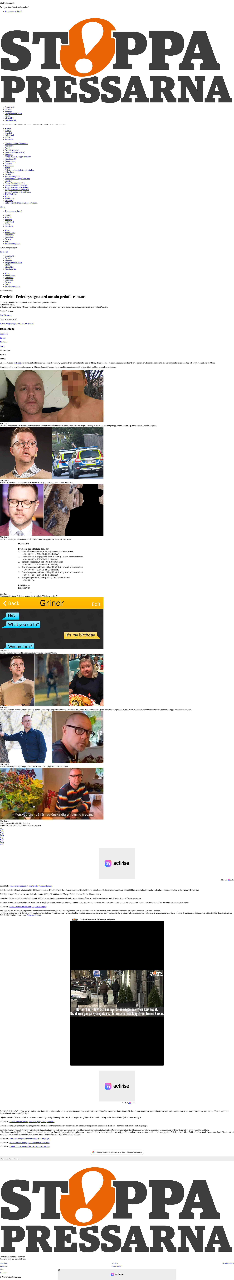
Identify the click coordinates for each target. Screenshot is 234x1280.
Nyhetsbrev (9, 172)
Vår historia (9, 198)
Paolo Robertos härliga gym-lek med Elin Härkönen (29, 1143)
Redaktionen (3, 1263)
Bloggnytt (9, 155)
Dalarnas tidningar (34, 915)
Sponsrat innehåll (116, 1266)
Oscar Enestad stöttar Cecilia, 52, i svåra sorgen (28, 907)
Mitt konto (9, 166)
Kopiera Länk (5, 350)
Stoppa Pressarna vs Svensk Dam (18, 192)
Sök (2, 207)
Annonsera (22, 124)
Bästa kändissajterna (228, 1263)
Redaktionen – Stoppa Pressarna (17, 179)
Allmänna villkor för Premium (16, 144)
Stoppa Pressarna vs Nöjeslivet (17, 187)
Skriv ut (3, 355)
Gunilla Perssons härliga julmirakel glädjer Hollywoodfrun (32, 1122)
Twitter (2, 338)
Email (2, 346)
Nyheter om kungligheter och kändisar (19, 170)
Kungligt (8, 111)
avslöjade (17, 363)
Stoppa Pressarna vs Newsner (16, 185)
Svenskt (8, 109)
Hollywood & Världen (13, 114)
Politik (7, 116)
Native (7, 168)
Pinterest (3, 342)
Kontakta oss (11, 124)
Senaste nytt (9, 107)
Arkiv (46, 124)
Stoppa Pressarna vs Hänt (14, 183)
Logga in (8, 163)
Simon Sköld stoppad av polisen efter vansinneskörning (31, 886)
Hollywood (9, 135)
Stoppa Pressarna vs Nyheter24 (17, 190)
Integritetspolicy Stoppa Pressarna (18, 157)
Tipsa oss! (4, 252)
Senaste (8, 128)
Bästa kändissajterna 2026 (15, 152)
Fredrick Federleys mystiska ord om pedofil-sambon (29, 1147)
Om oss (40, 124)
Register (8, 181)
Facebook (4, 334)
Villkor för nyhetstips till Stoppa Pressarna (21, 203)
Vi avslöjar (9, 118)
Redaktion (32, 124)
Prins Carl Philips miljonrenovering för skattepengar (29, 1138)
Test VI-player (10, 194)
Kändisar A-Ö (10, 120)
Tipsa (3, 124)
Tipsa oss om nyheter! (13, 11)
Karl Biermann (5, 315)
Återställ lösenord (11, 150)
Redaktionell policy (58, 124)
